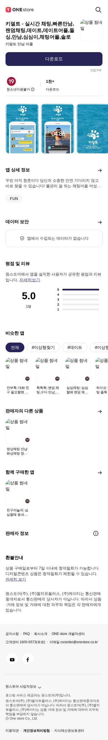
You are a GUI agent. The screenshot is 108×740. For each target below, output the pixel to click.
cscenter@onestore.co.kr (79, 642)
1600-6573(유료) (32, 642)
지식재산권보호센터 (69, 731)
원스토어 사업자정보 (21, 686)
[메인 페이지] (20, 10)
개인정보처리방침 (36, 731)
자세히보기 (29, 279)
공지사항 (12, 634)
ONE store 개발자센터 (68, 634)
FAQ (26, 634)
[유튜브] (12, 658)
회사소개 (40, 634)
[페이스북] (27, 658)
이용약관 (12, 731)
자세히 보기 (16, 579)
